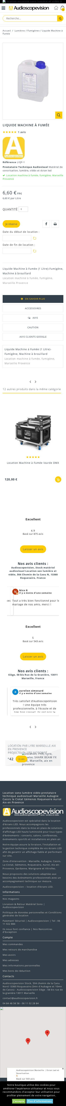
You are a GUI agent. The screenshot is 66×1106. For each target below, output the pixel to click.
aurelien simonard (31, 690)
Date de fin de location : (19, 244)
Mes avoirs (9, 954)
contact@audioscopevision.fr (20, 998)
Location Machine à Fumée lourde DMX (33, 462)
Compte (8, 937)
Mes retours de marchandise (20, 949)
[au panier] (58, 479)
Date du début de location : (21, 231)
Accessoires (33, 308)
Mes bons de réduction (16, 970)
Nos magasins (11, 898)
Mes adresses (11, 960)
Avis (35, 317)
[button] (28, 1041)
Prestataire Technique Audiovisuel (26, 167)
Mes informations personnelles (21, 965)
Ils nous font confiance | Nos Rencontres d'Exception (27, 931)
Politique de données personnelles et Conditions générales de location (32, 914)
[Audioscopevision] (29, 9)
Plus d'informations (40, 1101)
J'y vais (21, 759)
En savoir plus (35, 298)
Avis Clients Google (33, 336)
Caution (33, 327)
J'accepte (18, 1101)
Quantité (10, 209)
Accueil (7, 30)
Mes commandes (13, 944)
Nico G (23, 590)
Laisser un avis (33, 549)
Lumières (20, 30)
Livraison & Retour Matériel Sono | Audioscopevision (24, 906)
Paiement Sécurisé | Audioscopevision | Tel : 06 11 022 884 (31, 922)
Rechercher (60, 18)
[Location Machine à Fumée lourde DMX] (33, 433)
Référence (10, 162)
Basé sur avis (25, 1078)
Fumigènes (33, 30)
